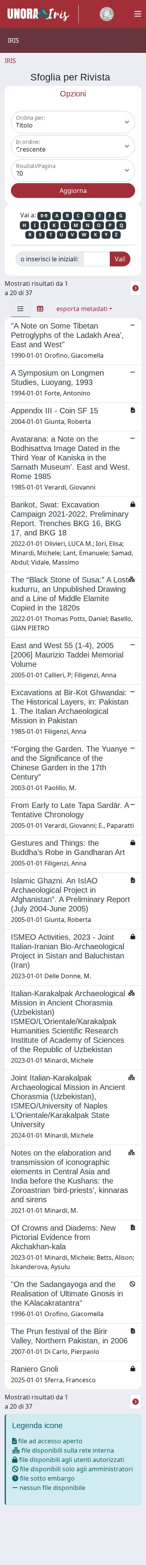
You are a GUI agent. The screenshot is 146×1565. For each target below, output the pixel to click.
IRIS (10, 60)
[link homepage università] (107, 14)
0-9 (43, 215)
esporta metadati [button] (81, 308)
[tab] (20, 309)
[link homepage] (42, 14)
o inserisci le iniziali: (49, 259)
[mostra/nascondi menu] (137, 14)
